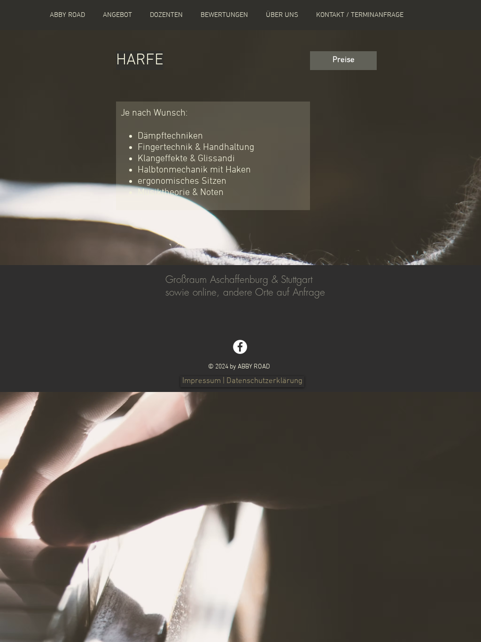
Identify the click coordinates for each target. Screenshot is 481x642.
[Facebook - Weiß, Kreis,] (240, 347)
